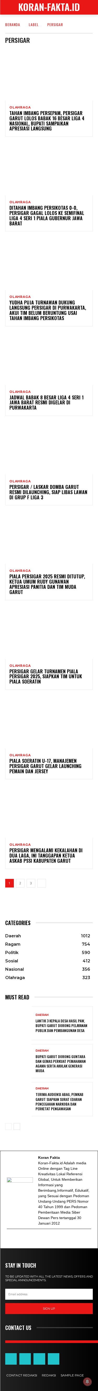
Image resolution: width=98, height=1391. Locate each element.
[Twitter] (23, 1239)
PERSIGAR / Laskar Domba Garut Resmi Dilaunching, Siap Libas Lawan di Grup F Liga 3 (48, 492)
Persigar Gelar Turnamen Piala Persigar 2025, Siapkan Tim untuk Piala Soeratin (45, 676)
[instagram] (37, 1239)
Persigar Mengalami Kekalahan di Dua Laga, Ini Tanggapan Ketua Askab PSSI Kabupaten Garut (46, 855)
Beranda (12, 24)
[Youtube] (30, 1239)
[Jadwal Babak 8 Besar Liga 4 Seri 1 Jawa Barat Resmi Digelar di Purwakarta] (49, 359)
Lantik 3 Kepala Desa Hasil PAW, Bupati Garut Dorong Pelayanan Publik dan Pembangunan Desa (61, 1025)
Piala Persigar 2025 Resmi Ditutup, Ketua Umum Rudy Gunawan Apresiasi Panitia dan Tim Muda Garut (47, 584)
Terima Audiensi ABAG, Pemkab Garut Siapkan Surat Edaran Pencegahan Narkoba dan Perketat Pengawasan (59, 1101)
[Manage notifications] (87, 1381)
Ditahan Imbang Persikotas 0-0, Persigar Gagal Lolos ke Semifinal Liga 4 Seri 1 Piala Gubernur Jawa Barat (46, 215)
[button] (90, 7)
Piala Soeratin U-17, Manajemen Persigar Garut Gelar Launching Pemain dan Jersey (45, 766)
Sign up (49, 1308)
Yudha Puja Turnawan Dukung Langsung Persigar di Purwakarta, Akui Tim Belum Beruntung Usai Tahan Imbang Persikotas (47, 310)
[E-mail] (10, 1239)
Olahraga (20, 107)
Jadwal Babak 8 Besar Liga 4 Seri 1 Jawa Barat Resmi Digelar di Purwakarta (46, 402)
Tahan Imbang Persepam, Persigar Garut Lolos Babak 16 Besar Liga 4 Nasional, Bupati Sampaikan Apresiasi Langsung (46, 121)
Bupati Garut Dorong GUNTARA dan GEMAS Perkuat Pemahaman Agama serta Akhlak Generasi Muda (61, 1064)
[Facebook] (17, 1239)
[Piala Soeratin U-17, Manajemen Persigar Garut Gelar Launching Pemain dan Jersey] (49, 722)
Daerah (42, 1015)
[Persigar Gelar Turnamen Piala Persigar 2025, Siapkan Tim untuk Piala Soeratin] (49, 633)
